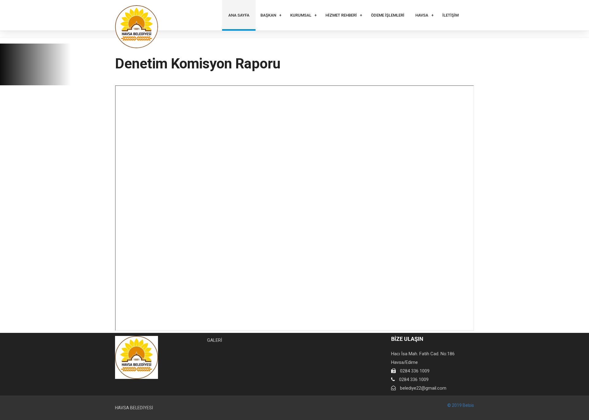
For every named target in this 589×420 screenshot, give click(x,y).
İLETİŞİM (450, 15)
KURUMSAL (300, 15)
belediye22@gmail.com (423, 388)
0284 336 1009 (414, 371)
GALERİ (214, 340)
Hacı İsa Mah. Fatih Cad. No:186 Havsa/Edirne (423, 358)
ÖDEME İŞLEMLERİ (387, 15)
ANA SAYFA (238, 15)
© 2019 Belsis (460, 405)
